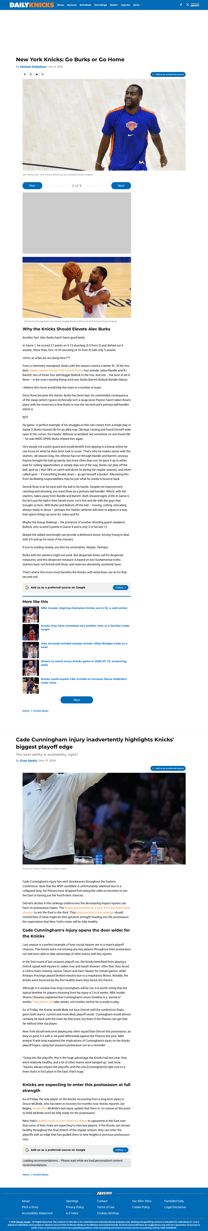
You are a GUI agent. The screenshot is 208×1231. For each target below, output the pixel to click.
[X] (187, 4)
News (60, 4)
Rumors (71, 4)
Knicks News (40, 710)
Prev (32, 185)
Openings (72, 1201)
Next (121, 185)
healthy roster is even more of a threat (62, 1121)
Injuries (125, 4)
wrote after (40, 1108)
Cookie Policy (141, 1207)
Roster (114, 4)
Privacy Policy (75, 1207)
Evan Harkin (28, 760)
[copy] (42, 74)
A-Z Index (72, 1213)
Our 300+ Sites (141, 1201)
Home (26, 710)
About (26, 1201)
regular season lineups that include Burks (55, 370)
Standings (100, 4)
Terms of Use (105, 1207)
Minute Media (23, 1222)
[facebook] (181, 4)
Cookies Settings (108, 1213)
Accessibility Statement (37, 1213)
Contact (102, 1201)
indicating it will (43, 1002)
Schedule (85, 4)
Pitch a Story (30, 1207)
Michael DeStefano (33, 66)
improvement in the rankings (95, 912)
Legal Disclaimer (175, 1207)
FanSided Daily (174, 1201)
